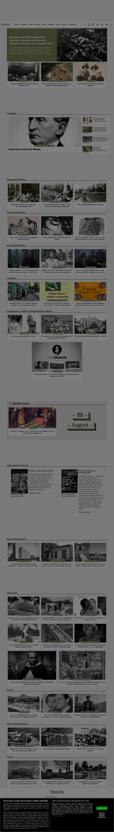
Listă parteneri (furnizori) (59, 816)
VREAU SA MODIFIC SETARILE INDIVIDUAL (102, 815)
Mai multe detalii (12, 809)
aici (22, 822)
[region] (57, 815)
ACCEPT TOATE (101, 808)
